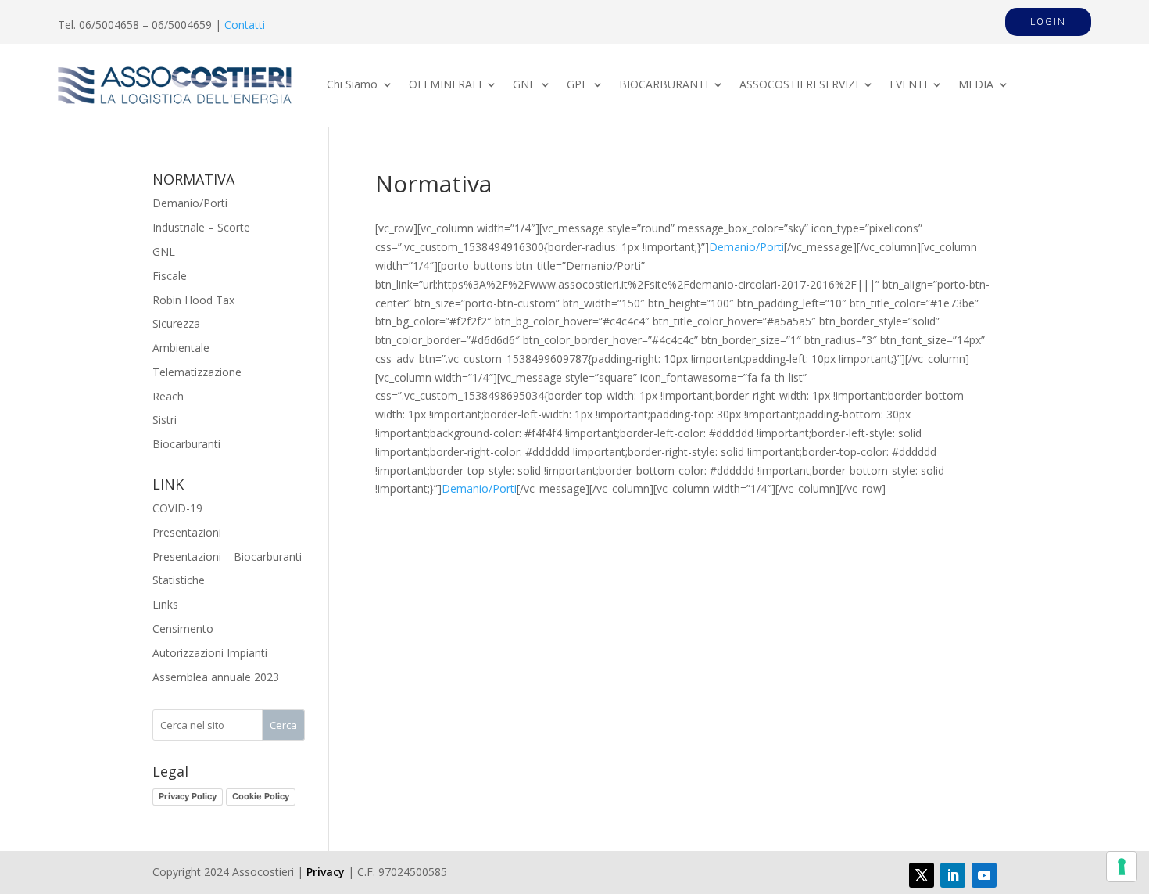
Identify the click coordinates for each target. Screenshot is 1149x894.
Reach (168, 396)
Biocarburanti (186, 443)
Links (165, 604)
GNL (524, 85)
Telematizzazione (197, 371)
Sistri (164, 419)
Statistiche (178, 580)
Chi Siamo (352, 85)
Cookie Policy (260, 796)
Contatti (244, 24)
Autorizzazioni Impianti (209, 652)
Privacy (325, 871)
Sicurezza (176, 323)
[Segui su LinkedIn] (952, 875)
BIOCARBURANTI (663, 85)
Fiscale (169, 275)
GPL (577, 85)
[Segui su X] (921, 875)
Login (1048, 21)
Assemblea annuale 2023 (215, 677)
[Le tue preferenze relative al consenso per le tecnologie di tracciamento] (1121, 866)
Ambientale (180, 347)
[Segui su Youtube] (984, 875)
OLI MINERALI (445, 85)
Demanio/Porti (746, 246)
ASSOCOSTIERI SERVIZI (798, 85)
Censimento (182, 628)
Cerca (283, 725)
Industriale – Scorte (201, 227)
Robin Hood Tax (193, 300)
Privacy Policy (188, 796)
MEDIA (975, 85)
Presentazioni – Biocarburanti (227, 556)
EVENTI (908, 85)
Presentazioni (186, 532)
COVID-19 (177, 508)
